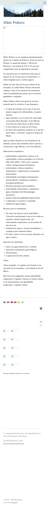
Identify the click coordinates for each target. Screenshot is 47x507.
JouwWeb (14, 502)
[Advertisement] (14, 386)
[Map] (23, 317)
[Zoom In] (41, 321)
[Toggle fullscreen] (41, 308)
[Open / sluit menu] (44, 3)
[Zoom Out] (41, 325)
